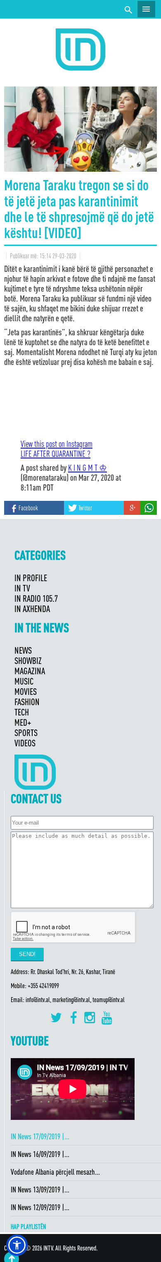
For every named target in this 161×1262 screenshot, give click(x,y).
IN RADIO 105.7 (36, 598)
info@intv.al (38, 999)
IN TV (22, 588)
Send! (27, 954)
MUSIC (23, 681)
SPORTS (26, 732)
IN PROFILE (30, 578)
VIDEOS (25, 743)
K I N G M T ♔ (87, 467)
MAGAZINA (29, 671)
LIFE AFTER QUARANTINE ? (55, 453)
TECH (21, 712)
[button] (17, 1245)
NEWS (23, 650)
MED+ (22, 722)
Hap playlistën (28, 1226)
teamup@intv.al (108, 999)
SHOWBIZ (28, 660)
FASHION (27, 701)
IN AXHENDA (32, 608)
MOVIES (25, 691)
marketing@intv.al (71, 999)
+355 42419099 (43, 985)
